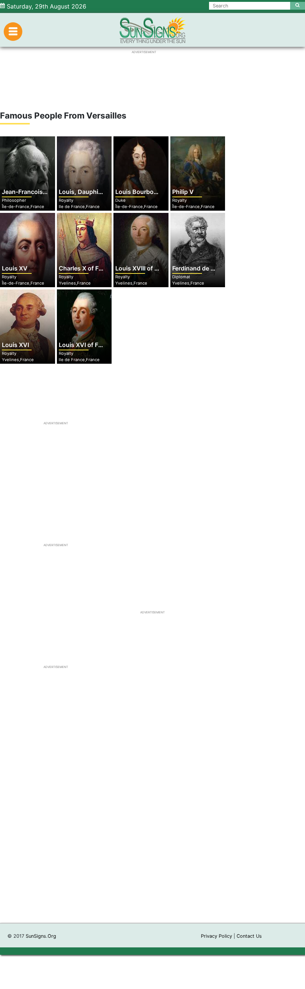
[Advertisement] (152, 820)
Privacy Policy (216, 936)
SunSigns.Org (41, 936)
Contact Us (249, 936)
